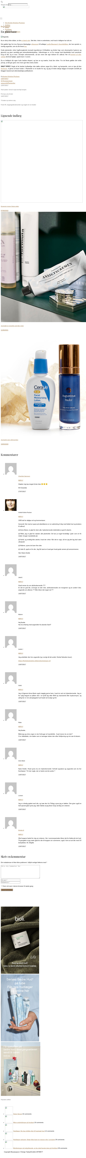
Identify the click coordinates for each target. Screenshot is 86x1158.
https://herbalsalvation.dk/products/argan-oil (34, 661)
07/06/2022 (4, 210)
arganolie (4, 83)
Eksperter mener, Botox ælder (10, 206)
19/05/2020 (4, 444)
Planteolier (11, 83)
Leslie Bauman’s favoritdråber (57, 44)
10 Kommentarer (6, 81)
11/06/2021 (4, 330)
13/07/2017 (4, 79)
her (25, 46)
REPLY (20, 480)
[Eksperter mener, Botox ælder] (42, 202)
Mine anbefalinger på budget (23, 1122)
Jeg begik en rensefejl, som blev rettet (12, 326)
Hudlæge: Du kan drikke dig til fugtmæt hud (29, 1131)
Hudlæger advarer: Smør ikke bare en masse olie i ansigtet (34, 1139)
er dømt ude (25, 40)
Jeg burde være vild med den (9, 440)
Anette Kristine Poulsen (11, 76)
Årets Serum (17, 1114)
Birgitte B (21, 830)
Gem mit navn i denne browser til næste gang (18, 886)
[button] (2, 2)
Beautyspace (5, 26)
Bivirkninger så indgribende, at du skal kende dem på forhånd (35, 1148)
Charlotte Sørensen (24, 476)
